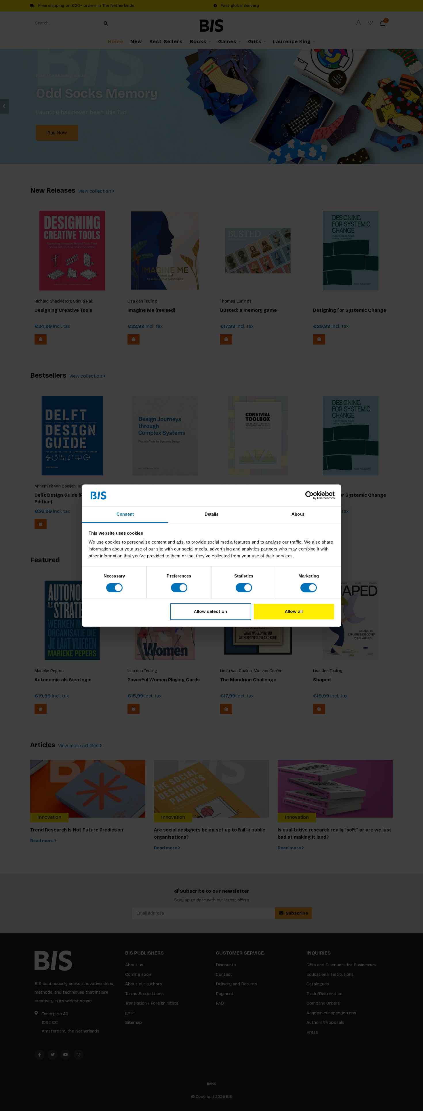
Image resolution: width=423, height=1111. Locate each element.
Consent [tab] (125, 514)
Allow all (294, 611)
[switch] (179, 587)
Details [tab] (212, 514)
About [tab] (297, 514)
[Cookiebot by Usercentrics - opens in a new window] (309, 495)
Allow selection (210, 611)
